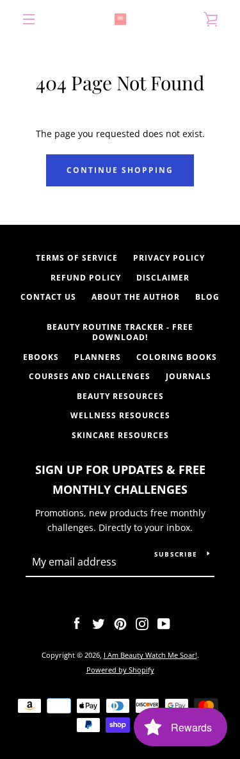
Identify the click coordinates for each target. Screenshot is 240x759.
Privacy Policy (169, 257)
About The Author (136, 296)
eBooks (41, 357)
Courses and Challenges (89, 376)
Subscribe (175, 554)
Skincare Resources (120, 435)
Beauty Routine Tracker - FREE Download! (120, 332)
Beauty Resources (120, 396)
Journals (188, 376)
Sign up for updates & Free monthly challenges (120, 479)
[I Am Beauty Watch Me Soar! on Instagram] (142, 622)
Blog (207, 296)
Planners (97, 357)
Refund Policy (86, 277)
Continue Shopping (120, 170)
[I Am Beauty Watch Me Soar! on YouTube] (163, 622)
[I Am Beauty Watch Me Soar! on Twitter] (98, 622)
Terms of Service (77, 257)
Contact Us (48, 296)
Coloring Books (176, 357)
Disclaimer (162, 277)
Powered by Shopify (120, 669)
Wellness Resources (120, 415)
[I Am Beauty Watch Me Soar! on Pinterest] (120, 622)
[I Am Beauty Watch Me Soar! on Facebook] (76, 622)
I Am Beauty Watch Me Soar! (150, 655)
